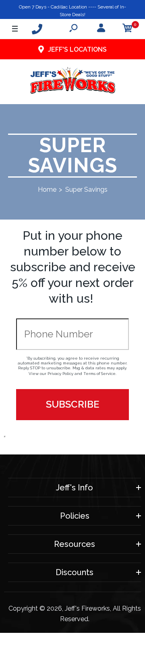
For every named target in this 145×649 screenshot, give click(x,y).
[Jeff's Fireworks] (72, 82)
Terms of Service (99, 373)
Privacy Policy (60, 373)
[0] (127, 29)
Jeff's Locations (77, 49)
